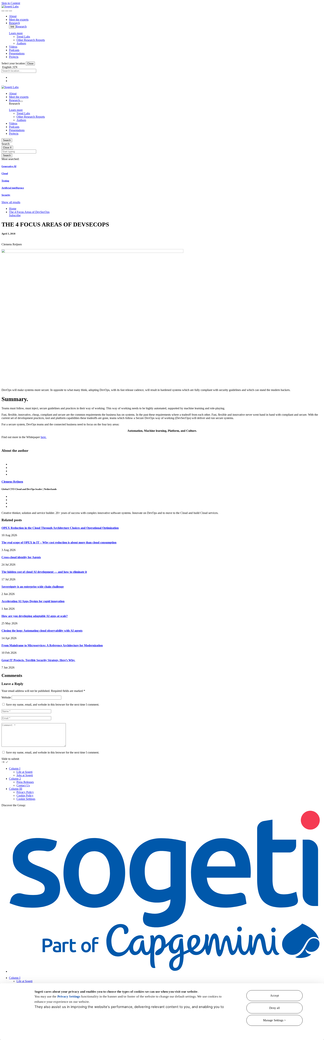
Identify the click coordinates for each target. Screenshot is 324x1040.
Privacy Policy (25, 792)
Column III (15, 788)
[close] (6, 10)
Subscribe (15, 215)
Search (7, 140)
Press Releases (25, 782)
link (12, 26)
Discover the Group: (14, 805)
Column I (14, 768)
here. (43, 437)
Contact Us (23, 785)
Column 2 (15, 778)
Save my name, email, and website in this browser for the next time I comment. (52, 704)
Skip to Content (11, 3)
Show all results (11, 202)
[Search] (3, 10)
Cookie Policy (24, 795)
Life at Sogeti (24, 771)
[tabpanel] (162, 485)
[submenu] (21, 101)
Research (21, 26)
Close (30, 63)
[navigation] (10, 10)
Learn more (16, 33)
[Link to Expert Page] (162, 458)
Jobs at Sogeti (24, 775)
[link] (10, 6)
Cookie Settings (25, 798)
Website (6, 697)
